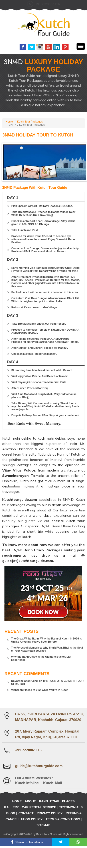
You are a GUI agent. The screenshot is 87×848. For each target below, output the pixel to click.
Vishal (15, 690)
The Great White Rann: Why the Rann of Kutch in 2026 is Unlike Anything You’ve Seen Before (46, 640)
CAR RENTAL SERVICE (39, 807)
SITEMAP (43, 825)
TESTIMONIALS (71, 807)
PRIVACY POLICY (50, 813)
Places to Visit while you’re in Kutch (45, 690)
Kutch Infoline (27, 783)
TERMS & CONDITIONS (63, 819)
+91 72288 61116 (47, 4)
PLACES (68, 801)
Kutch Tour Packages (30, 121)
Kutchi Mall (52, 783)
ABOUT (30, 801)
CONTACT (26, 813)
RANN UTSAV (49, 801)
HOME (17, 801)
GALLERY (11, 807)
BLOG (10, 813)
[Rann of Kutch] (43, 25)
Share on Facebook (29, 842)
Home (9, 121)
